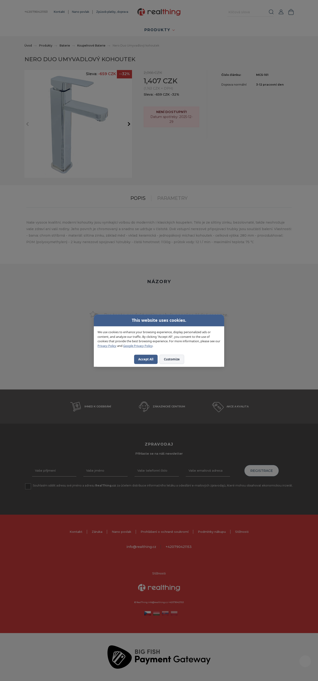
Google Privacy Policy (137, 345)
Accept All (145, 359)
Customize (172, 359)
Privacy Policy (107, 345)
